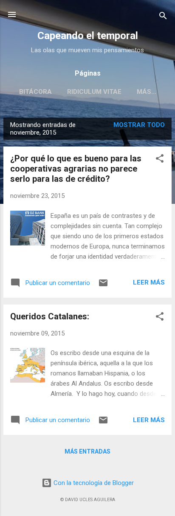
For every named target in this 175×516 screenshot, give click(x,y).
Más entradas (87, 451)
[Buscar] (163, 17)
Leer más (149, 282)
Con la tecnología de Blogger (93, 483)
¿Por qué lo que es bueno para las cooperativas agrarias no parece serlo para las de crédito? (75, 168)
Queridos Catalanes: (49, 316)
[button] (160, 159)
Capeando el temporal (87, 36)
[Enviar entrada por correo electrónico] (103, 286)
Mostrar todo (139, 125)
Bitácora (35, 92)
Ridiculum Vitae (94, 92)
